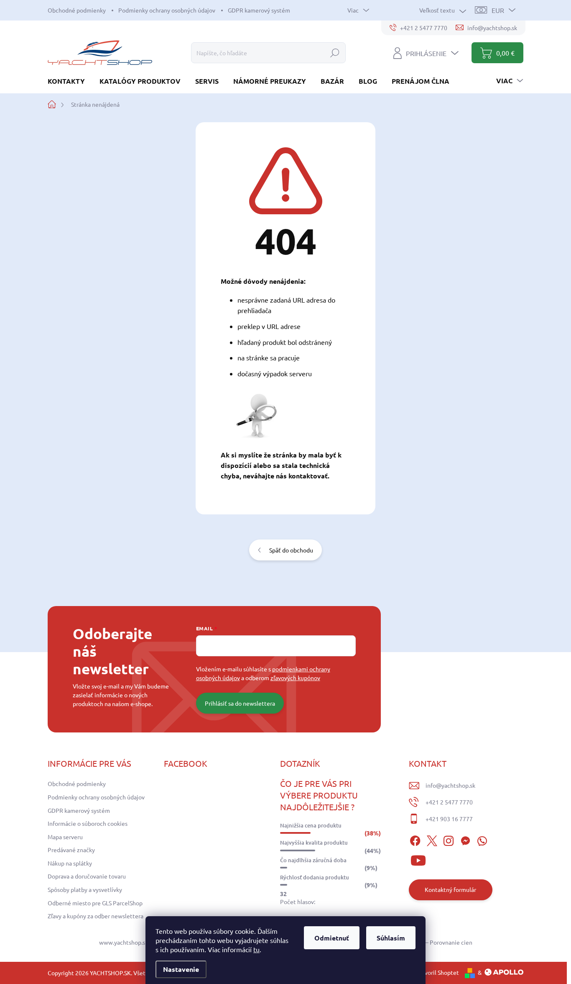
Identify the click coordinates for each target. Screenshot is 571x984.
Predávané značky (71, 849)
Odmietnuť (331, 937)
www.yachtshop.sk (123, 942)
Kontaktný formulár (450, 889)
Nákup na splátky (70, 863)
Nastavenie (181, 969)
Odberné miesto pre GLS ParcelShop (95, 903)
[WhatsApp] (482, 839)
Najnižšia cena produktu (311, 825)
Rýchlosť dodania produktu (314, 877)
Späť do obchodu (291, 550)
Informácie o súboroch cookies (87, 823)
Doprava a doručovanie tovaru (87, 876)
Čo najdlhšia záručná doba (313, 860)
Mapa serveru (65, 836)
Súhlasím (391, 937)
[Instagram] (448, 839)
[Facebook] (415, 839)
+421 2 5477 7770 (449, 802)
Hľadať (335, 53)
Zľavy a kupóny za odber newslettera (95, 916)
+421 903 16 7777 (449, 818)
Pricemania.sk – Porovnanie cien (430, 942)
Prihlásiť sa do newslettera (240, 703)
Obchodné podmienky (77, 10)
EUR (498, 10)
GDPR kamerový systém (259, 10)
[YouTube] (418, 859)
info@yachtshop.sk (450, 785)
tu (256, 949)
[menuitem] (69, 81)
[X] (432, 839)
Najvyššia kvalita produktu (314, 842)
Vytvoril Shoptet (437, 972)
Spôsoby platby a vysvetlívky (85, 889)
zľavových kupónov (295, 677)
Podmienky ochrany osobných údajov (166, 10)
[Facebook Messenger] (465, 839)
